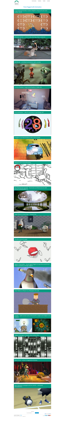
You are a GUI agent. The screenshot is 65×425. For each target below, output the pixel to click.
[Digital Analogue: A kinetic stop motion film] (32, 357)
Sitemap (23, 416)
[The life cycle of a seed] (32, 261)
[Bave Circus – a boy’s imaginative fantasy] (32, 382)
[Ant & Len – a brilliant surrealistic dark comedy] (32, 84)
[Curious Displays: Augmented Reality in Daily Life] (32, 109)
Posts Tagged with (32, 7)
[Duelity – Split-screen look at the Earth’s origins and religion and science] (32, 332)
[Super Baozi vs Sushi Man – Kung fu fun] (32, 236)
